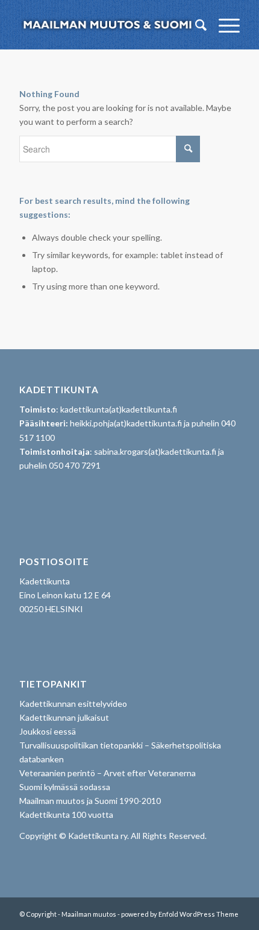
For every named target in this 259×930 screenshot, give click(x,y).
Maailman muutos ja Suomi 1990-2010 (90, 801)
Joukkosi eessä (47, 731)
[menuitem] (195, 25)
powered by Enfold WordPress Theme (180, 914)
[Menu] (223, 25)
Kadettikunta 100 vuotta (66, 814)
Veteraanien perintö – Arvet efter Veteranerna (107, 773)
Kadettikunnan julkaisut (64, 717)
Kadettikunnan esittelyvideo (73, 703)
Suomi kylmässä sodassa (64, 787)
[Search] (195, 25)
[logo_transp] (107, 25)
